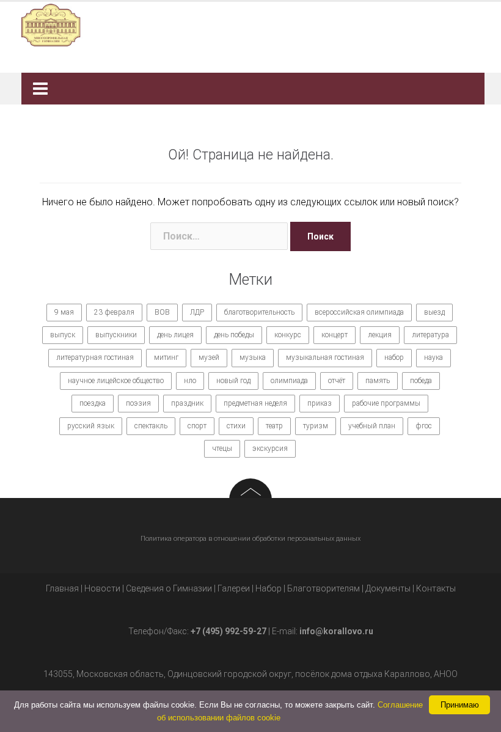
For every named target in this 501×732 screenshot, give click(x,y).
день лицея (175, 335)
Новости (102, 588)
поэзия (138, 403)
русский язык (90, 426)
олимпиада (289, 380)
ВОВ (162, 312)
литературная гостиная (95, 357)
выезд (434, 312)
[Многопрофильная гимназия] (245, 24)
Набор (268, 588)
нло (190, 380)
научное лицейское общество (116, 380)
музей (209, 357)
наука (433, 357)
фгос (423, 426)
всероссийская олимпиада (359, 312)
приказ (319, 403)
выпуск (62, 335)
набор (394, 357)
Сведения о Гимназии (169, 588)
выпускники (116, 335)
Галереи (234, 588)
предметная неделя (255, 403)
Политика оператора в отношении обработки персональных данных (250, 539)
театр (274, 426)
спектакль (150, 426)
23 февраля (114, 312)
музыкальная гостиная (325, 357)
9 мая (64, 312)
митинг (166, 357)
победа (421, 380)
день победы (234, 335)
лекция (380, 335)
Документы (388, 588)
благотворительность (259, 312)
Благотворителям (323, 588)
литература (430, 335)
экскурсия (270, 448)
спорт (197, 426)
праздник (187, 403)
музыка (253, 357)
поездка (92, 403)
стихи (236, 426)
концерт (334, 335)
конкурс (287, 335)
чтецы (222, 448)
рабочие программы (386, 403)
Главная (62, 588)
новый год (233, 380)
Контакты (436, 588)
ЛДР (197, 312)
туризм (315, 426)
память (377, 380)
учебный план (371, 426)
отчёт (336, 380)
